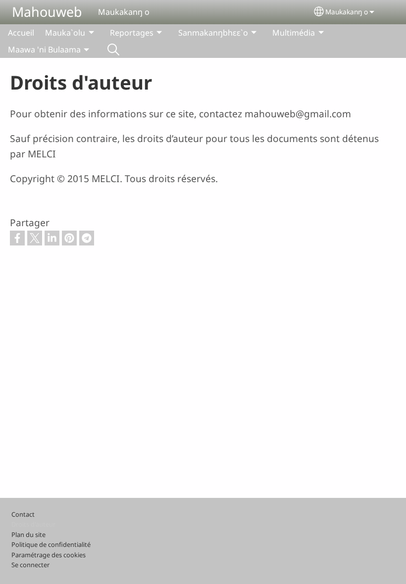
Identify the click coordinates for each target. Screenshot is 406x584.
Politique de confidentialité (51, 544)
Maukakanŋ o (346, 11)
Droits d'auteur (33, 524)
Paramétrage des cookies (48, 554)
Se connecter (30, 564)
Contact (23, 514)
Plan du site (28, 534)
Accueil (21, 32)
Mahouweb (47, 11)
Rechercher (113, 49)
